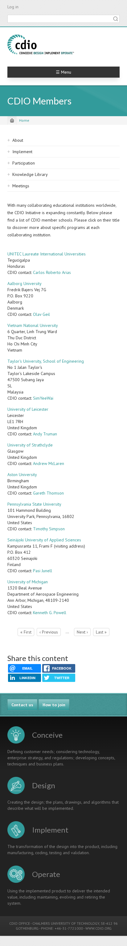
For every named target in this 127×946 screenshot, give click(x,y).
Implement (22, 151)
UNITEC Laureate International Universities (46, 254)
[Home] (40, 44)
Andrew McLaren (48, 463)
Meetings (20, 186)
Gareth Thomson (48, 493)
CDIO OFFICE (19, 923)
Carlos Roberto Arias (52, 272)
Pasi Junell (42, 570)
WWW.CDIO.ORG (98, 928)
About (17, 140)
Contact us (22, 704)
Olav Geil (41, 314)
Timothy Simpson (49, 529)
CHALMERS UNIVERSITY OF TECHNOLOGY (65, 923)
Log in (12, 7)
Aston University (22, 474)
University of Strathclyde (30, 445)
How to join (54, 704)
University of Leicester (27, 409)
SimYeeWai (43, 398)
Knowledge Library (30, 174)
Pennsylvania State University (34, 504)
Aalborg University (24, 283)
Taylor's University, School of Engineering (45, 361)
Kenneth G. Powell (49, 612)
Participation (23, 163)
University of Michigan (27, 582)
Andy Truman (45, 434)
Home (24, 120)
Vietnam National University (32, 325)
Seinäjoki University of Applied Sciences (44, 540)
